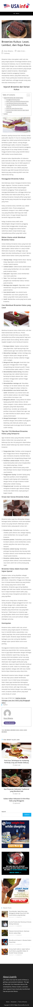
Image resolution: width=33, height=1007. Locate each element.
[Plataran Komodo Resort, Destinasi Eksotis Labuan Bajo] (5, 933)
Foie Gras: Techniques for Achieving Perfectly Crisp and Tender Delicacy (16, 761)
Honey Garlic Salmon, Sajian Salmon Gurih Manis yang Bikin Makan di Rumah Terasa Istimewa (19, 951)
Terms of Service (22, 1002)
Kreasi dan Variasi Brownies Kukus (14, 108)
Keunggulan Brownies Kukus (13, 99)
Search (4, 811)
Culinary (7, 53)
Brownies (7, 730)
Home (7, 1002)
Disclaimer (13, 1002)
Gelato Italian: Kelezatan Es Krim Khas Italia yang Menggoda (16, 800)
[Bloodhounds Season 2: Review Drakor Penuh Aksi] (5, 942)
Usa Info (27, 1005)
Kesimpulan (9, 112)
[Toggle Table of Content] (27, 95)
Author (6, 114)
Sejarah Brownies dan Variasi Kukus (13, 97)
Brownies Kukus (14, 730)
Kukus (21, 730)
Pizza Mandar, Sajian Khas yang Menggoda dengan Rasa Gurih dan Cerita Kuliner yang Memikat (19, 913)
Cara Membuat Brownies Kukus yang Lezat (16, 103)
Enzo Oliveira (8, 51)
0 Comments (18, 917)
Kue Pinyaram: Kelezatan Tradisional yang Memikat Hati (16, 790)
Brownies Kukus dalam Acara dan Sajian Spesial (17, 110)
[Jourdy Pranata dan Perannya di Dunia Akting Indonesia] (5, 924)
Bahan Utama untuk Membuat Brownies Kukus (17, 101)
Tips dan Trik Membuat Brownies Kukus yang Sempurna (17, 105)
